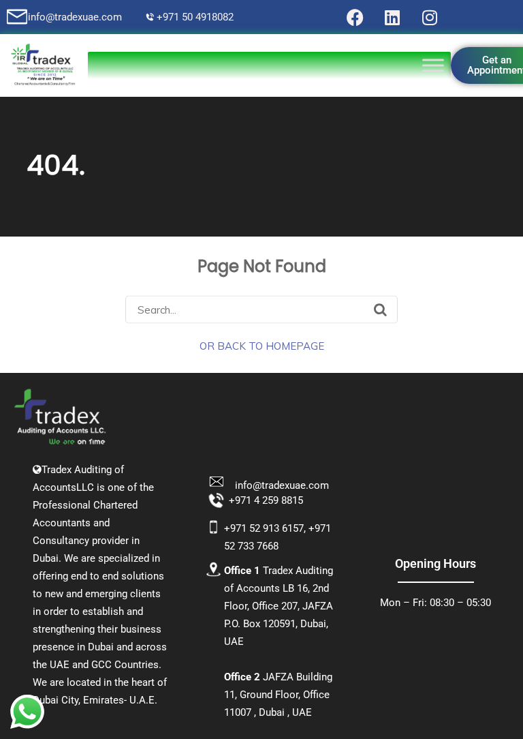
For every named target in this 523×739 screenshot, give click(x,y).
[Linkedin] (392, 17)
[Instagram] (430, 17)
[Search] (380, 308)
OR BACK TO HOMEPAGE (262, 345)
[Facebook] (355, 17)
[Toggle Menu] (433, 65)
